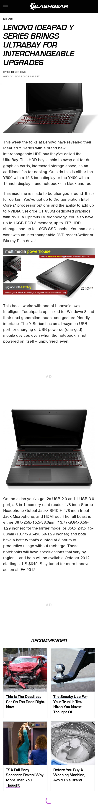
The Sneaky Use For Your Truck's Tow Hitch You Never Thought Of (70, 704)
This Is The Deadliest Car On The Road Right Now (25, 701)
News (8, 19)
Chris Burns (16, 72)
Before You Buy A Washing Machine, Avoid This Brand (69, 775)
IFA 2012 (28, 569)
